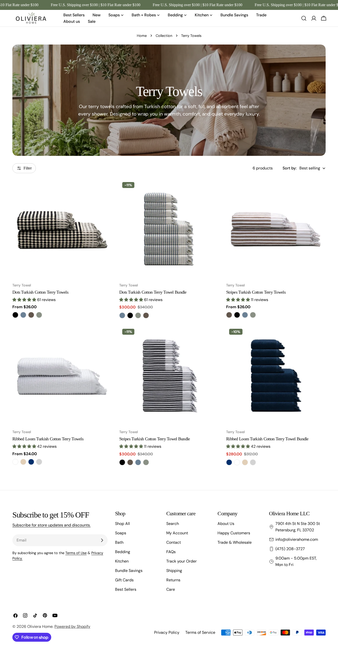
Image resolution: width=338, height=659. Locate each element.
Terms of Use (76, 553)
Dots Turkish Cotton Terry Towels (40, 292)
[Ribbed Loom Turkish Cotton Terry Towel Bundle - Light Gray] (253, 462)
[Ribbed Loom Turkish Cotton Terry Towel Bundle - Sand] (245, 462)
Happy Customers (233, 533)
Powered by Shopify (72, 626)
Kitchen (122, 561)
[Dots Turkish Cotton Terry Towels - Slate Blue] (23, 315)
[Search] (304, 18)
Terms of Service (200, 632)
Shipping (174, 570)
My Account (177, 533)
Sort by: (289, 168)
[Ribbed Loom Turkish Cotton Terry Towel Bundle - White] (237, 462)
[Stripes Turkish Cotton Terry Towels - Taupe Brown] (229, 315)
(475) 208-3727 (290, 548)
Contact (173, 542)
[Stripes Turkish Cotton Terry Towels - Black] (237, 315)
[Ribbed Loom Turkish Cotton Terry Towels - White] (15, 462)
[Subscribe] (102, 540)
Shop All (122, 523)
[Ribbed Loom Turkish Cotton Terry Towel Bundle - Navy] (229, 462)
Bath (119, 542)
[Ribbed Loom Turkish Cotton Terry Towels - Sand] (23, 462)
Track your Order (181, 561)
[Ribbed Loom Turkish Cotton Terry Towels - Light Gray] (39, 462)
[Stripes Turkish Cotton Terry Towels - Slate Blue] (245, 315)
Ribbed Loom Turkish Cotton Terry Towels (47, 438)
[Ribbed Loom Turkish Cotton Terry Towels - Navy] (31, 462)
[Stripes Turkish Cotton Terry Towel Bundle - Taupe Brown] (130, 462)
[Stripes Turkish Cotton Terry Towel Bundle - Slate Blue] (138, 462)
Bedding (122, 551)
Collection (164, 35)
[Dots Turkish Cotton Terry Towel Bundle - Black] (130, 315)
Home (142, 35)
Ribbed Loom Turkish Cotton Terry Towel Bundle (267, 438)
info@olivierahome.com (296, 539)
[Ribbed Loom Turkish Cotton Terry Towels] (62, 375)
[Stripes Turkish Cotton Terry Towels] (276, 229)
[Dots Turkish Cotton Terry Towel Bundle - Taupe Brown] (146, 315)
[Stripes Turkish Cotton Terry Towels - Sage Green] (253, 315)
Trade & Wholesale (234, 542)
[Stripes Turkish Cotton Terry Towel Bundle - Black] (122, 462)
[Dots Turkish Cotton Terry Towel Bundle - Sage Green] (138, 315)
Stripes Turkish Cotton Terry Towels (256, 292)
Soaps (120, 533)
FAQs (171, 551)
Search (172, 523)
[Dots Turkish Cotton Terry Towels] (62, 229)
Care (170, 589)
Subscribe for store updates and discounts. (51, 525)
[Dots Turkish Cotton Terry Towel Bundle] (169, 229)
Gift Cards (124, 580)
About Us (225, 523)
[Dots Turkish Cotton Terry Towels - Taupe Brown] (31, 315)
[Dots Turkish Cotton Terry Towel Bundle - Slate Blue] (122, 315)
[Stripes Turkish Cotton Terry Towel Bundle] (169, 375)
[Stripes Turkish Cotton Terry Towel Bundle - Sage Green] (146, 462)
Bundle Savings (129, 570)
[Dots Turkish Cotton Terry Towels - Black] (15, 315)
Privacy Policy (166, 632)
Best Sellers (125, 589)
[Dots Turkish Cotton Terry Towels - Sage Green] (39, 315)
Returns (173, 580)
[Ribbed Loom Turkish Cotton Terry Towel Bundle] (276, 375)
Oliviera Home (40, 626)
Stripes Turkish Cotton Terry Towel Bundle (154, 438)
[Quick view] (105, 190)
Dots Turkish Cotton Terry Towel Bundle (153, 292)
